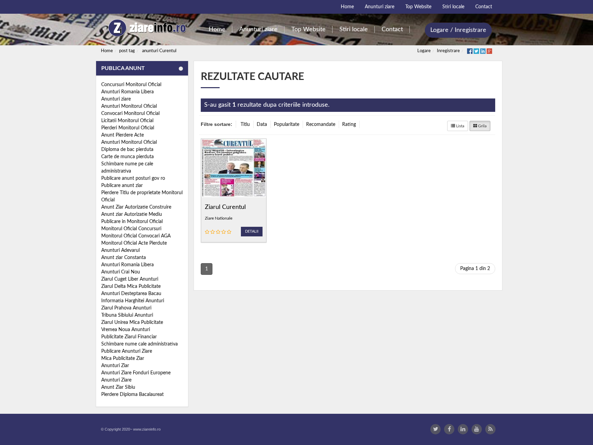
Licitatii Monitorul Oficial (127, 120)
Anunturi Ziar (115, 365)
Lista (459, 126)
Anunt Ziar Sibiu (118, 387)
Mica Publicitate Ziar (122, 358)
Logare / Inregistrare (458, 30)
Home (107, 51)
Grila (482, 126)
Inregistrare (448, 51)
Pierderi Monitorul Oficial (127, 128)
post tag (127, 51)
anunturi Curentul (159, 51)
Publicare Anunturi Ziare (126, 351)
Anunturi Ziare (116, 380)
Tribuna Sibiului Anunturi (127, 315)
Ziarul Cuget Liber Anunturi (129, 279)
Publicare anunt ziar (122, 185)
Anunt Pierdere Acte (122, 135)
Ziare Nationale (218, 218)
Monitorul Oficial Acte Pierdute (134, 243)
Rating (349, 124)
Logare (424, 51)
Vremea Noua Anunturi (125, 329)
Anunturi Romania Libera (127, 92)
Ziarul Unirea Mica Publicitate (132, 322)
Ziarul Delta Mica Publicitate (131, 286)
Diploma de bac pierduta (127, 149)
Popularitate (286, 124)
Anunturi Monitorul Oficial (129, 106)
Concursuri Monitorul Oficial (131, 84)
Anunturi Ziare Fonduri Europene (136, 373)
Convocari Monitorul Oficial (130, 113)
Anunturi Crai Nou (120, 272)
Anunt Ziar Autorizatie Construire (136, 207)
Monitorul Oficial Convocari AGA (136, 236)
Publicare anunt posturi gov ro (133, 178)
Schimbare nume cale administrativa (139, 344)
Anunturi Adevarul (120, 250)
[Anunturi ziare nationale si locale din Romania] (146, 28)
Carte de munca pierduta (127, 156)
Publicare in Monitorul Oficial (132, 221)
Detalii (251, 231)
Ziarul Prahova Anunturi (126, 308)
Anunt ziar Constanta (123, 257)
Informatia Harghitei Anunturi (132, 300)
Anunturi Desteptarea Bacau (131, 293)
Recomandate (320, 124)
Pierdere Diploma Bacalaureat (132, 394)
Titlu (245, 124)
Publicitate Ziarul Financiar (129, 337)
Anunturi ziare (116, 99)
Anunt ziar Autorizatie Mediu (131, 214)
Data (262, 124)
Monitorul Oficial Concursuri (131, 228)
